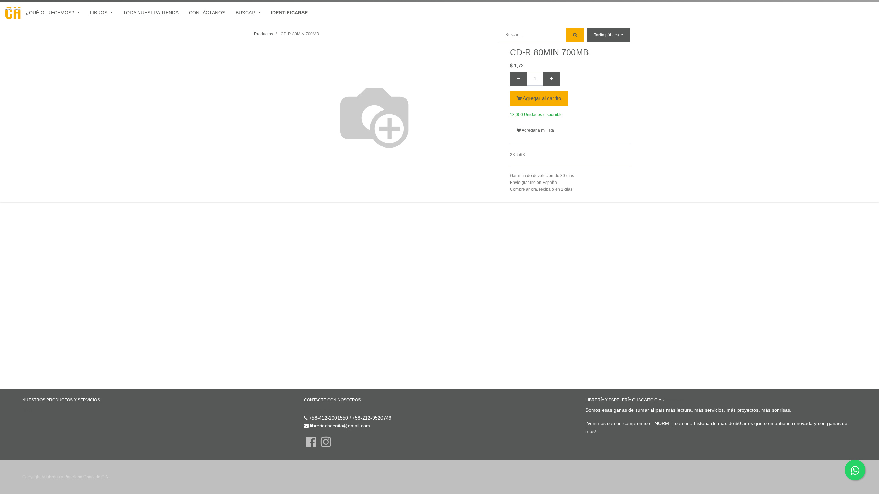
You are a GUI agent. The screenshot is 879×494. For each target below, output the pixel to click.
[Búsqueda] (575, 35)
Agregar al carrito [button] (541, 98)
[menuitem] (151, 13)
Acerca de (675, 400)
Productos (263, 34)
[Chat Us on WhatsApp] (855, 470)
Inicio (28, 410)
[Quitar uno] (518, 79)
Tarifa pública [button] (607, 35)
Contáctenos (317, 410)
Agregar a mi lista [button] (537, 130)
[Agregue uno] (551, 79)
